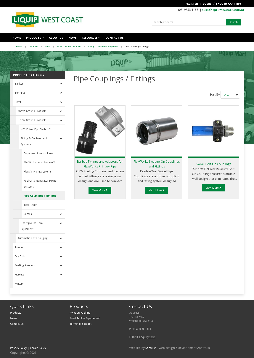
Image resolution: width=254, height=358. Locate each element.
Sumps (28, 214)
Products (33, 37)
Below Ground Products (69, 46)
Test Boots (30, 205)
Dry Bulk (20, 256)
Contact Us (17, 323)
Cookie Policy (38, 348)
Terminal (20, 92)
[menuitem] (22, 46)
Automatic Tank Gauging (32, 238)
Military (19, 283)
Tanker (19, 83)
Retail (47, 46)
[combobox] (189, 22)
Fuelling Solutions (25, 265)
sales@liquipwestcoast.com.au (223, 10)
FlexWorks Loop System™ (39, 162)
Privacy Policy (18, 348)
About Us (56, 37)
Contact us (114, 37)
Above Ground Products (32, 111)
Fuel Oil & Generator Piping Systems (40, 183)
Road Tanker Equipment (85, 318)
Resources (90, 37)
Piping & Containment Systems (103, 46)
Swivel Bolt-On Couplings (213, 164)
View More (99, 190)
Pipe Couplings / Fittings (137, 46)
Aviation (19, 247)
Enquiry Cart (225, 3)
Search (233, 22)
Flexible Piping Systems (38, 171)
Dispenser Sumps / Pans (38, 153)
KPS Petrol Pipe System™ (36, 129)
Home (16, 37)
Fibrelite (19, 274)
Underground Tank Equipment (32, 226)
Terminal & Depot (80, 323)
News (72, 37)
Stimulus (150, 348)
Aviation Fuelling (80, 312)
